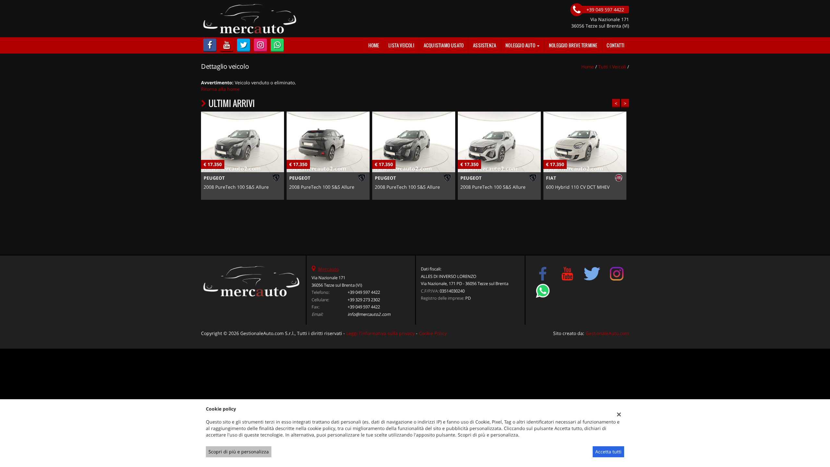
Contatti (615, 45)
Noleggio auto (520, 45)
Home (373, 45)
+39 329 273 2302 (364, 300)
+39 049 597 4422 (364, 292)
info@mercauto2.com (369, 314)
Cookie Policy (433, 333)
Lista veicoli (401, 45)
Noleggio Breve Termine (573, 45)
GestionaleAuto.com (607, 333)
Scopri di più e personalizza (238, 452)
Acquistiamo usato (444, 45)
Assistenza (484, 45)
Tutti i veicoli (612, 67)
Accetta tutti (608, 452)
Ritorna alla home (220, 89)
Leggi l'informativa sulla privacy (380, 333)
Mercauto (328, 269)
